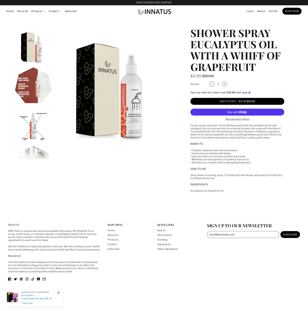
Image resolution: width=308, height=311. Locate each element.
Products (113, 239)
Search (161, 230)
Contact (112, 244)
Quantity (194, 84)
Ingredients (164, 244)
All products (164, 235)
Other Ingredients (167, 249)
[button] (261, 11)
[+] (224, 84)
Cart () (273, 12)
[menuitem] (33, 46)
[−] (211, 84)
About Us (22, 11)
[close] (58, 292)
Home (10, 11)
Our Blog (162, 239)
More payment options (237, 119)
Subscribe (71, 11)
